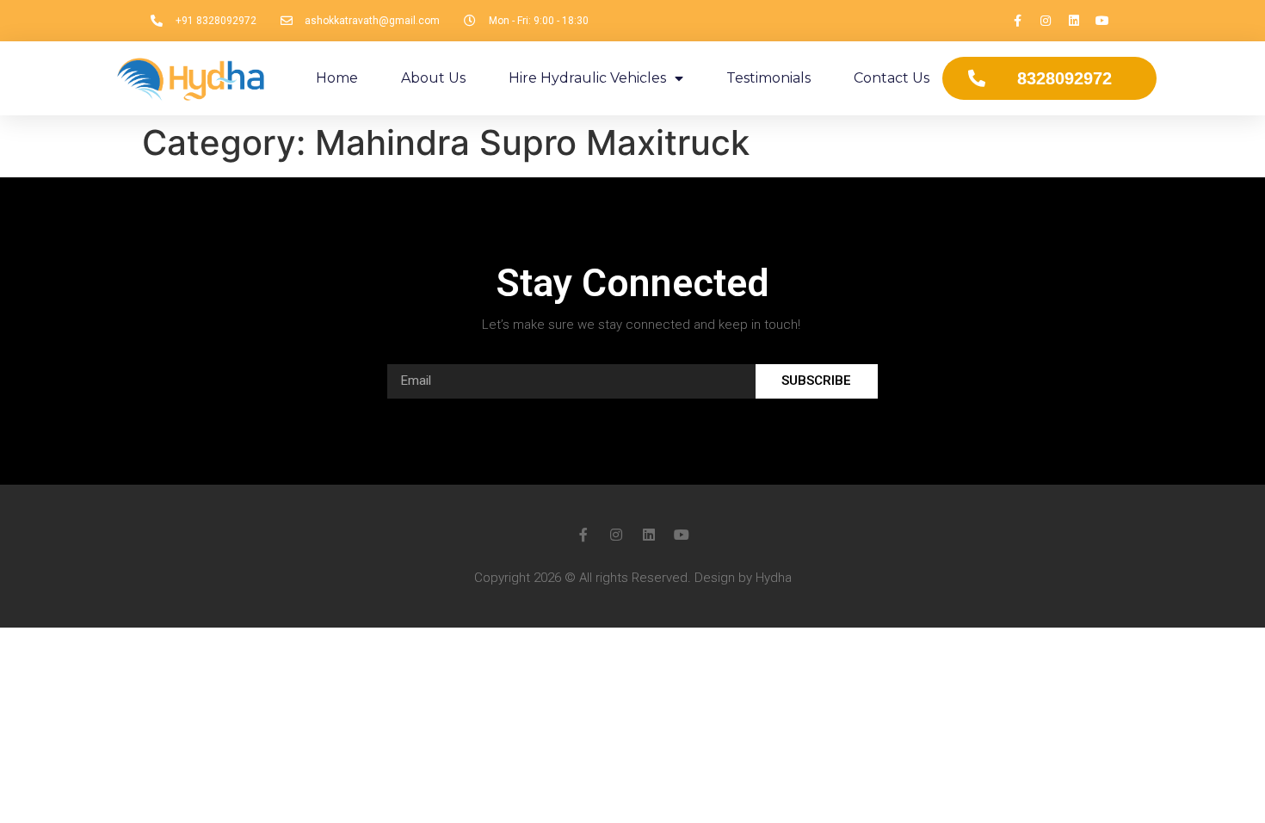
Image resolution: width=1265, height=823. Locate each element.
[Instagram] (1046, 21)
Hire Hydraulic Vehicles (587, 78)
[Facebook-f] (1017, 21)
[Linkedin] (1074, 21)
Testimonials (768, 78)
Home (337, 78)
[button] (1049, 78)
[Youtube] (1102, 21)
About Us (433, 78)
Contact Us (891, 78)
